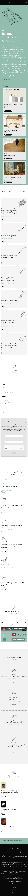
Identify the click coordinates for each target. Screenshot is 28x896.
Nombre (6, 433)
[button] (26, 2)
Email (6, 439)
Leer (3, 219)
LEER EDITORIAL (7, 79)
